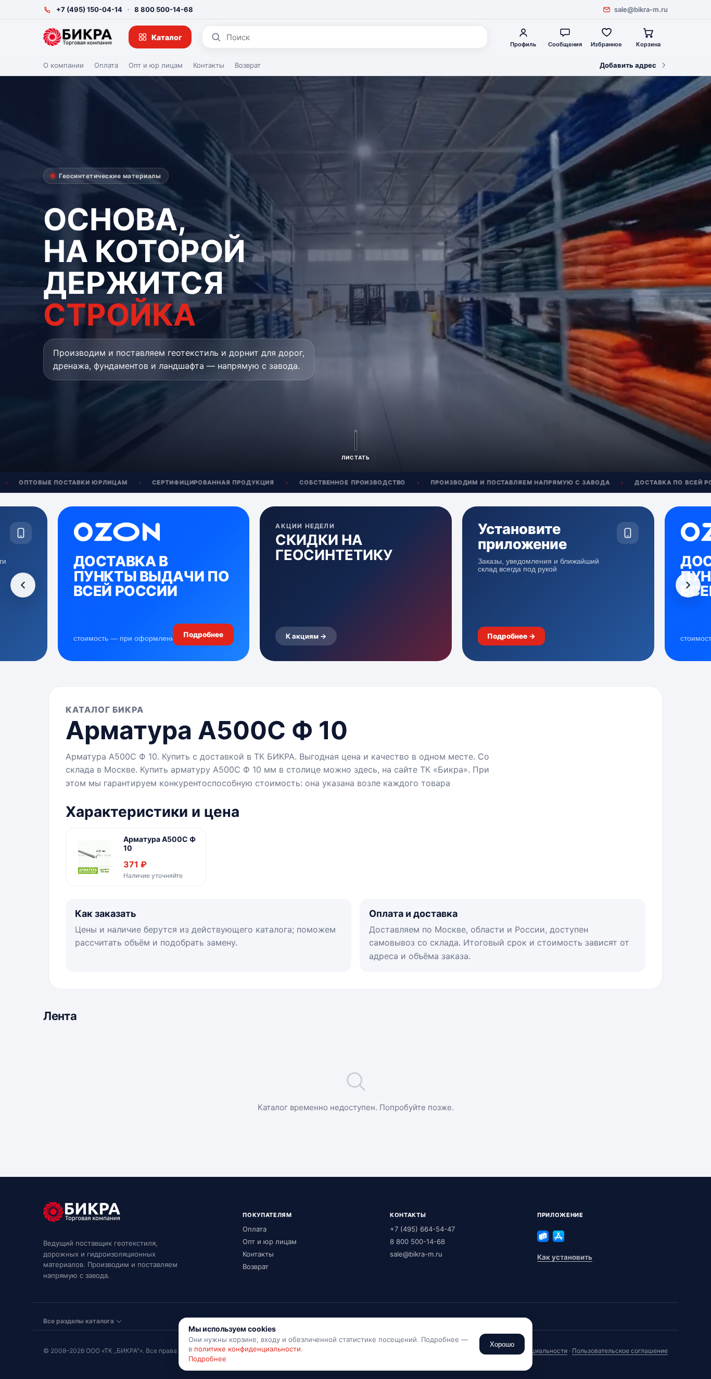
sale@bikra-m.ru (641, 9)
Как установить (564, 1257)
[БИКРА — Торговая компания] (77, 37)
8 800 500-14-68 (163, 9)
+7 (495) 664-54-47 (422, 1229)
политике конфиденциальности (247, 1349)
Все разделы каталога (78, 1321)
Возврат (248, 65)
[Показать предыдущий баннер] (22, 585)
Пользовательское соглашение (620, 1351)
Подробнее (207, 1359)
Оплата (106, 65)
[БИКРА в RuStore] (543, 1236)
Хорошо (502, 1344)
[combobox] (352, 37)
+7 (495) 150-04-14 (89, 9)
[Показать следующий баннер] (688, 585)
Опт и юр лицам (156, 65)
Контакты (208, 65)
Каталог (166, 37)
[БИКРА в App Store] (558, 1236)
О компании (63, 65)
